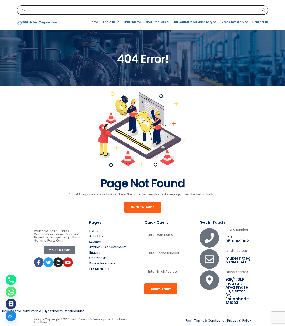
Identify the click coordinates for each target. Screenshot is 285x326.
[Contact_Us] (11, 304)
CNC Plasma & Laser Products (145, 22)
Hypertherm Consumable (21, 311)
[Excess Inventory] (11, 316)
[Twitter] (48, 262)
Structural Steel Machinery (193, 22)
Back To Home (142, 207)
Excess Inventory (232, 22)
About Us (109, 22)
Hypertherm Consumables (64, 311)
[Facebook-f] (39, 262)
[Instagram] (58, 262)
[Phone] (11, 280)
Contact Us (260, 22)
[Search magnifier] (263, 10)
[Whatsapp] (11, 292)
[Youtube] (68, 262)
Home (94, 22)
